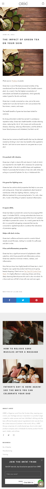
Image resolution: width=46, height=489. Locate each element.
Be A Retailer (7, 447)
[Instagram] (14, 435)
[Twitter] (8, 435)
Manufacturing (7, 451)
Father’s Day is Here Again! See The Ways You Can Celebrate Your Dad (22, 390)
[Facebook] (3, 435)
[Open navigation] (3, 3)
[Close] (42, 460)
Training (5, 454)
